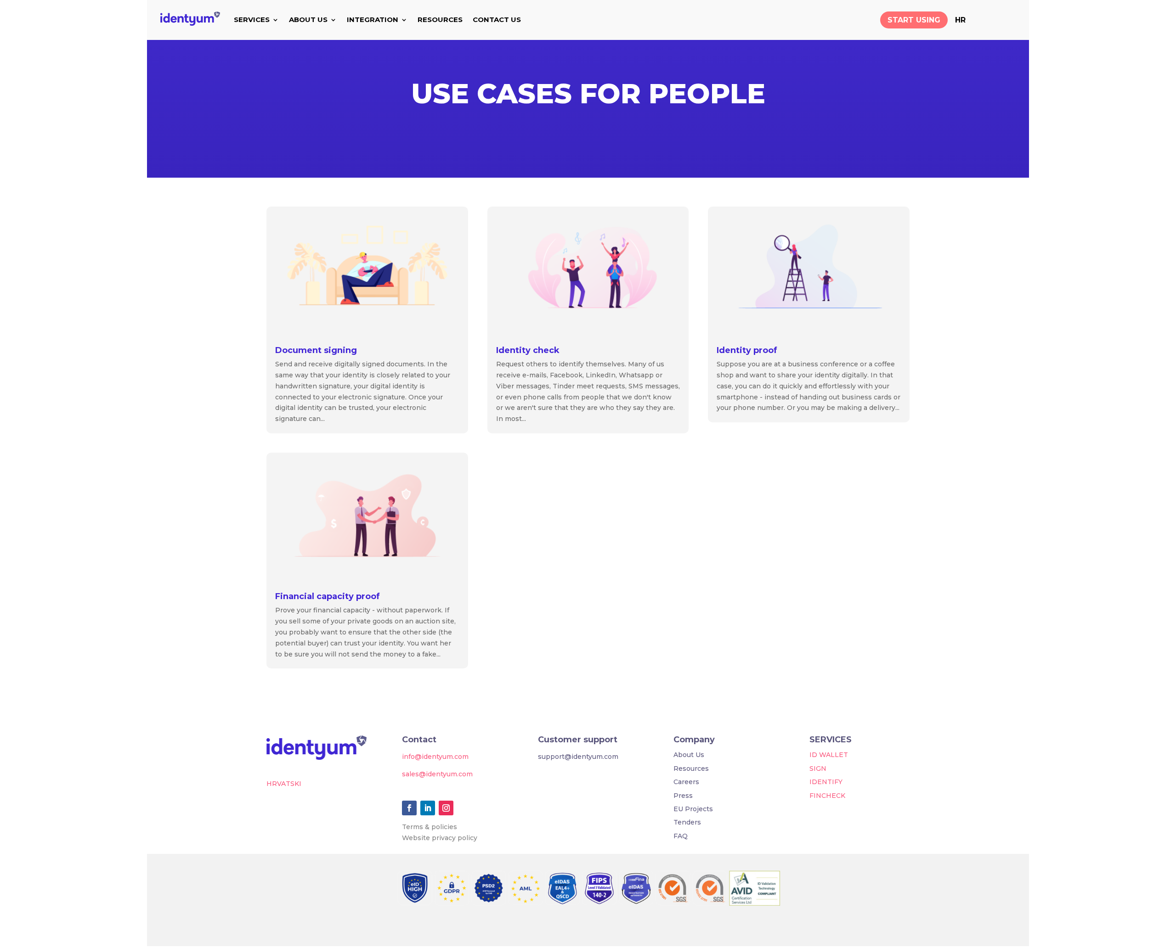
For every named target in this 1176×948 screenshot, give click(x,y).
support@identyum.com (578, 756)
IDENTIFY (825, 782)
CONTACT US (497, 19)
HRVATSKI (283, 784)
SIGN (817, 768)
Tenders (687, 822)
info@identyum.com (435, 756)
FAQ (680, 836)
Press (683, 795)
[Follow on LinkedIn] (427, 808)
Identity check (528, 350)
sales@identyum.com (437, 774)
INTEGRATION (372, 19)
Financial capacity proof (327, 596)
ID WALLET (828, 755)
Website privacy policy (439, 838)
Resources (691, 768)
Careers (686, 782)
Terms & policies (429, 827)
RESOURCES (440, 19)
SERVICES (252, 19)
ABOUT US (308, 19)
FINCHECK (827, 795)
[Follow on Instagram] (446, 808)
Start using (914, 20)
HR (960, 20)
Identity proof (747, 350)
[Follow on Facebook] (409, 808)
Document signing (316, 350)
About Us (688, 755)
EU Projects (693, 809)
